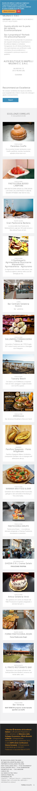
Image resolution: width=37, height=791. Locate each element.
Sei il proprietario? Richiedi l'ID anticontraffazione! (17, 36)
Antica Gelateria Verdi (18, 597)
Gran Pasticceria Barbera (18, 223)
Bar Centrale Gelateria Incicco (18, 305)
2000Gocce (18, 416)
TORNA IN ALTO (26, 785)
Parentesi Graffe (18, 146)
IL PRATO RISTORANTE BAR (18, 667)
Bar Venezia (18, 705)
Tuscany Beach (18, 379)
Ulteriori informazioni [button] (9, 11)
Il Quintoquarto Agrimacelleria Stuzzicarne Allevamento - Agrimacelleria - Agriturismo (18, 263)
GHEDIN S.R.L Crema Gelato (18, 563)
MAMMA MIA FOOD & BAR (18, 489)
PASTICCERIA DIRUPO (18, 526)
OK (19, 11)
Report (10, 100)
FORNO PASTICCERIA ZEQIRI (18, 634)
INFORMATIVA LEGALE (8, 782)
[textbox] (18, 309)
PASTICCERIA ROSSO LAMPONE (18, 185)
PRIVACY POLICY (14, 778)
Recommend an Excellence (16, 88)
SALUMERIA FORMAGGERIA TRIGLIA (18, 340)
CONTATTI (4, 778)
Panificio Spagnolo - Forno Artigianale (18, 450)
